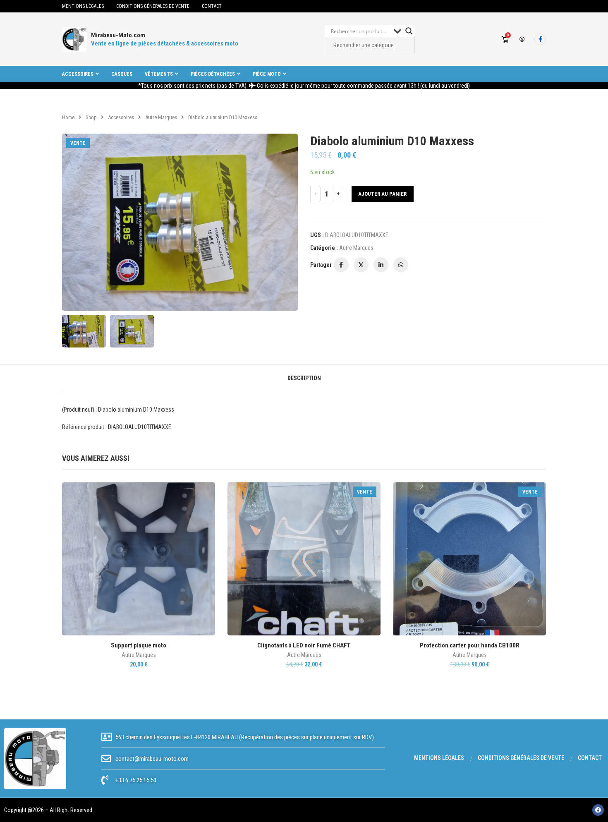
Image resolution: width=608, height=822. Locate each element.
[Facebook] (540, 39)
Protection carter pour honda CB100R (469, 645)
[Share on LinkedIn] (380, 264)
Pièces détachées (213, 74)
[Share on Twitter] (361, 264)
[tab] (304, 378)
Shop (91, 117)
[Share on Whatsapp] (400, 264)
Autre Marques (161, 117)
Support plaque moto (138, 645)
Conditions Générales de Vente (152, 6)
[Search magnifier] (409, 31)
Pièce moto (267, 74)
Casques (121, 74)
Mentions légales (83, 6)
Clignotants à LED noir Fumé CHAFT (304, 645)
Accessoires (77, 74)
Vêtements (159, 74)
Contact (212, 6)
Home (68, 117)
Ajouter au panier (382, 194)
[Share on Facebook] (341, 264)
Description (304, 378)
